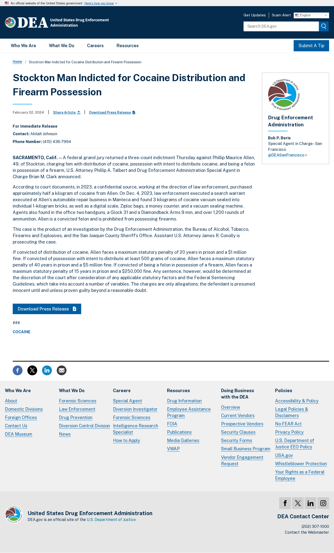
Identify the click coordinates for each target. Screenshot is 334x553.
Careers (95, 45)
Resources (127, 45)
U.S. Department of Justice (111, 519)
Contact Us (16, 425)
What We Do (61, 45)
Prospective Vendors (242, 423)
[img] (324, 26)
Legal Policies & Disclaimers (291, 412)
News (65, 434)
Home (17, 62)
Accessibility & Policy (297, 400)
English (305, 15)
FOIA (172, 423)
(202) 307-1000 (315, 526)
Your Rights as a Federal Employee (299, 475)
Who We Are (23, 45)
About (11, 400)
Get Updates (255, 15)
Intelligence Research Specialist (135, 429)
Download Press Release (110, 112)
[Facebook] (285, 503)
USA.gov (284, 455)
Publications (179, 432)
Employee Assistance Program (189, 412)
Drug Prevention (75, 417)
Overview (230, 407)
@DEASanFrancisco (286, 155)
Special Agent (127, 400)
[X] (298, 503)
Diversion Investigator (135, 409)
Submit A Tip (311, 45)
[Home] (71, 22)
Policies (283, 390)
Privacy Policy (289, 432)
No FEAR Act (288, 423)
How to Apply (126, 440)
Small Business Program (245, 448)
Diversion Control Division (84, 425)
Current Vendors (238, 415)
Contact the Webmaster (307, 532)
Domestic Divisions (24, 409)
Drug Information (184, 400)
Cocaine (22, 332)
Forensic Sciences (77, 400)
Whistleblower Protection (301, 463)
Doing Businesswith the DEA (237, 393)
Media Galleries (183, 440)
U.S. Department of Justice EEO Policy (294, 443)
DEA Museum (18, 434)
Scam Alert (281, 15)
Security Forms (236, 440)
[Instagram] (323, 503)
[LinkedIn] (310, 503)
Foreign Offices (21, 417)
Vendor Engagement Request (242, 460)
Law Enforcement (77, 409)
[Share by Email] (62, 369)
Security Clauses (238, 432)
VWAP (173, 448)
